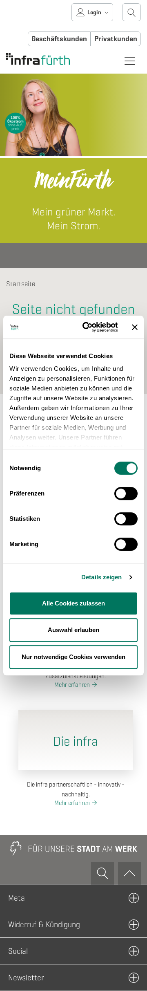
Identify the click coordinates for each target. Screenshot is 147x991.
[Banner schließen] (135, 327)
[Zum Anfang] (129, 873)
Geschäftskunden (59, 38)
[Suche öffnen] (131, 12)
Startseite (20, 284)
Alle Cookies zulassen (73, 603)
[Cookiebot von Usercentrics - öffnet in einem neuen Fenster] (87, 327)
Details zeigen (101, 577)
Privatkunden (115, 38)
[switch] (126, 493)
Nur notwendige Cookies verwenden (73, 656)
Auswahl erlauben (73, 629)
